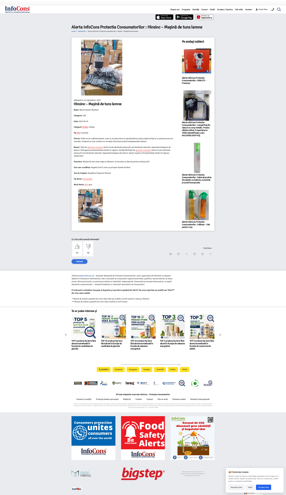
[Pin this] (202, 254)
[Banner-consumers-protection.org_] (93, 438)
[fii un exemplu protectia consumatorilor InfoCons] (192, 438)
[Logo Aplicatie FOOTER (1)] (182, 383)
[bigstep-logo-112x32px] (143, 474)
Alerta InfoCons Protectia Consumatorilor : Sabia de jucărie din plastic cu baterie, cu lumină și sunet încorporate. (196, 179)
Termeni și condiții (83, 399)
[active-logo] (208, 383)
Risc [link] (78, 133)
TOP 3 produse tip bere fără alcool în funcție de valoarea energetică (143, 343)
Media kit (127, 399)
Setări (250, 487)
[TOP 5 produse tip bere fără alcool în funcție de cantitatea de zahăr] (202, 326)
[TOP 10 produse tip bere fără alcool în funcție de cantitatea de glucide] (84, 326)
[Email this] (171, 254)
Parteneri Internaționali (200, 399)
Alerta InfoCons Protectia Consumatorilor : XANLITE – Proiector (194, 81)
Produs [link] (85, 127)
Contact (149, 399)
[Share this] (179, 254)
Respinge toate (236, 487)
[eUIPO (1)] (169, 383)
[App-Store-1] (184, 17)
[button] (279, 9)
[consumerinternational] (90, 383)
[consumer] (78, 383)
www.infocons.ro (86, 276)
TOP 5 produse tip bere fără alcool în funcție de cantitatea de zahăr (202, 343)
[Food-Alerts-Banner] (143, 438)
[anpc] (116, 383)
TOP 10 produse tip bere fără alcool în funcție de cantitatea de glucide (82, 343)
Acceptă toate (263, 487)
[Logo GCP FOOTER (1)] (194, 383)
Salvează (79, 261)
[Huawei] (204, 17)
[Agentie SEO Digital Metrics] (93, 474)
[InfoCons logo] (17, 9)
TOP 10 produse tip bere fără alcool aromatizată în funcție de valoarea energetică (112, 345)
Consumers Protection (113, 364)
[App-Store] (164, 17)
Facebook (118, 369)
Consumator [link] (88, 179)
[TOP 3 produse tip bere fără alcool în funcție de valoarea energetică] (143, 326)
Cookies (138, 399)
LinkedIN (160, 369)
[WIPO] (155, 383)
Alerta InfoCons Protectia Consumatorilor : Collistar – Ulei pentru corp (196, 224)
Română (250, 493)
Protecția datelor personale (107, 399)
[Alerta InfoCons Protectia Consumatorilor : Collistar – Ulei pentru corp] (197, 205)
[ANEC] (104, 383)
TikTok (184, 369)
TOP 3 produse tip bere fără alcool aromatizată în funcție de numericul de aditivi (172, 345)
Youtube (146, 369)
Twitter (173, 369)
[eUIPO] (143, 383)
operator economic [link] (95, 147)
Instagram (133, 369)
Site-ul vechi (162, 399)
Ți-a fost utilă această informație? (85, 239)
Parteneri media (179, 399)
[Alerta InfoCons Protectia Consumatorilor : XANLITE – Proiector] (197, 61)
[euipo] (129, 383)
